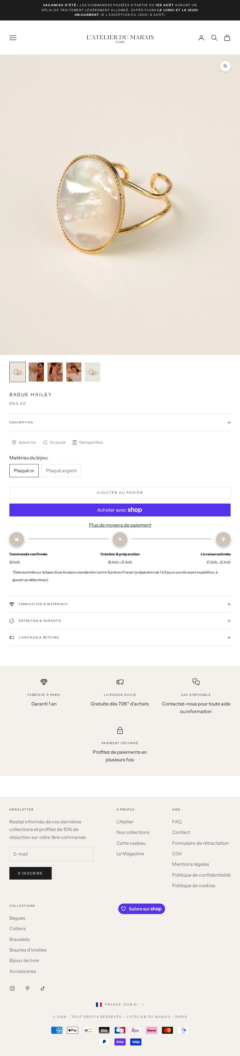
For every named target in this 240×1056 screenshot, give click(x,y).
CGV (177, 853)
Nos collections (133, 832)
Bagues (17, 918)
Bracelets (19, 939)
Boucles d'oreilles (28, 950)
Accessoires (22, 971)
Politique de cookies (193, 885)
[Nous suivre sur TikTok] (43, 988)
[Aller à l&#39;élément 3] (55, 372)
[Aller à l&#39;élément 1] (17, 372)
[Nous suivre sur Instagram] (12, 988)
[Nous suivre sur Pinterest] (27, 988)
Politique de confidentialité (201, 875)
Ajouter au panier (120, 492)
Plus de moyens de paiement (120, 525)
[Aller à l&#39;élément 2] (36, 372)
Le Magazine (130, 853)
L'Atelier (124, 822)
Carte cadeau (131, 843)
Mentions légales (190, 864)
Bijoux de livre (24, 960)
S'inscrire (30, 873)
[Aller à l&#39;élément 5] (92, 372)
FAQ (177, 822)
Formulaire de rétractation (200, 843)
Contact (181, 832)
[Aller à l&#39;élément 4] (74, 372)
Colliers (17, 928)
